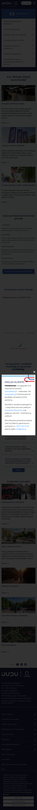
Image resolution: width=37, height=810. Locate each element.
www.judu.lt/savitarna (13, 410)
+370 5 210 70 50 (22, 426)
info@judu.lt (21, 429)
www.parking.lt (11, 391)
